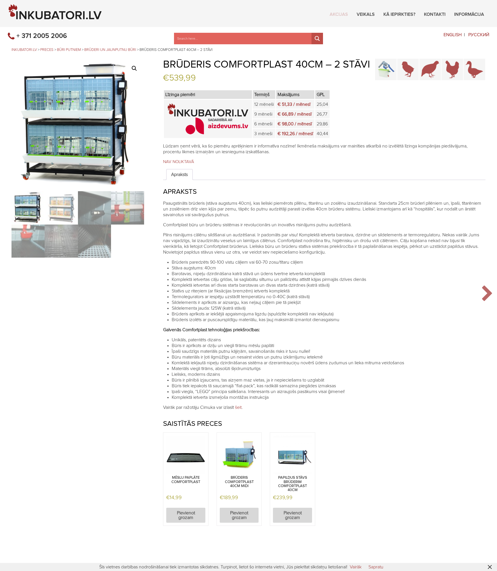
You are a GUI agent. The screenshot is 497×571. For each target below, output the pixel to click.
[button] (134, 68)
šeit (238, 407)
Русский (478, 35)
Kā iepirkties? (399, 13)
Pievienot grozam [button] (186, 515)
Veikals (366, 13)
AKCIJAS (339, 13)
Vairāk (356, 567)
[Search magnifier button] (317, 38)
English (453, 35)
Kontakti (435, 13)
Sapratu (375, 567)
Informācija (469, 13)
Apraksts (179, 174)
